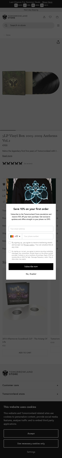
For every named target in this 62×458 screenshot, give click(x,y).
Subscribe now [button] (31, 266)
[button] (52, 182)
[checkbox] (10, 243)
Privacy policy (29, 245)
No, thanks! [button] (31, 274)
